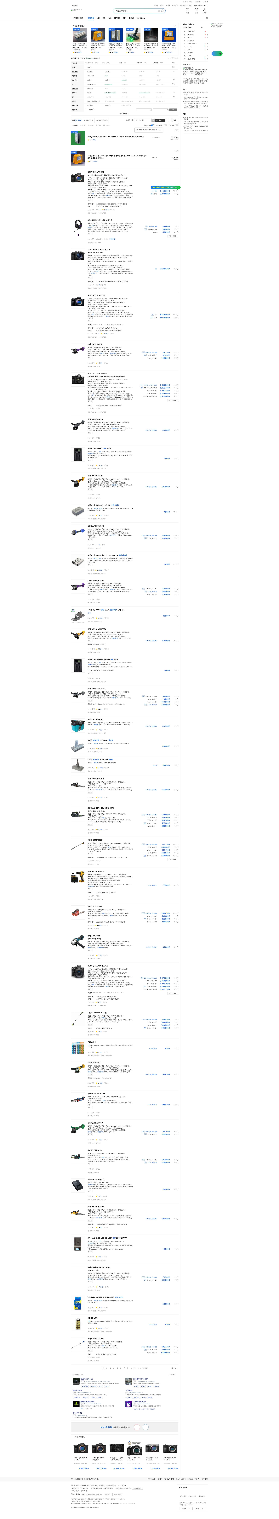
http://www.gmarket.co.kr (84, 1392)
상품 (98, 18)
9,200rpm (119, 531)
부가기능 (74, 93)
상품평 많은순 (107, 125)
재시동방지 (99, 535)
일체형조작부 (101, 229)
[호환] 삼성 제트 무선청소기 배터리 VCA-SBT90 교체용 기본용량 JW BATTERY (80, 44)
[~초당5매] (161, 80)
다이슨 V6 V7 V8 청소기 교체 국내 (106, 610)
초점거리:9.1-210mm (97, 257)
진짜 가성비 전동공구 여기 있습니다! (106, 893)
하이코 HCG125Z (94, 1063)
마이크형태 (91, 231)
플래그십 (107, 1386)
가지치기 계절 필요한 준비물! (104, 1028)
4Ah (124, 1097)
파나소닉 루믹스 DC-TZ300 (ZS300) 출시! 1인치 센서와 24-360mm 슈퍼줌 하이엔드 (196, 103)
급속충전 (113, 452)
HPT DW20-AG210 (95, 476)
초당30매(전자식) (123, 186)
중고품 (155, 317)
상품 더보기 (174, 1368)
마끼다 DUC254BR (95, 907)
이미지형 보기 (170, 120)
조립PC (162, 5)
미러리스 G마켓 (77, 1390)
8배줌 (112, 300)
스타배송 (93, 1398)
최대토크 (118, 876)
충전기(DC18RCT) (107, 1078)
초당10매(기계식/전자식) (125, 306)
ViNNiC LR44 (93, 1318)
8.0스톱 (124, 298)
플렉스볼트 (96, 849)
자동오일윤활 (104, 788)
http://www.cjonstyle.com (144, 1404)
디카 (103, 63)
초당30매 (119, 265)
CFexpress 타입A (100, 193)
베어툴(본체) (118, 347)
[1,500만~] (161, 71)
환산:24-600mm (110, 257)
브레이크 (108, 428)
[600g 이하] (161, 97)
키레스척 (95, 882)
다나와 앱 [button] (74, 5)
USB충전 (97, 269)
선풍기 (189, 50)
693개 (105, 304)
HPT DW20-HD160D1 (96, 871)
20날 (113, 818)
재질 (108, 193)
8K (94, 310)
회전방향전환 (116, 880)
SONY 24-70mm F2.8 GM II (101, 324)
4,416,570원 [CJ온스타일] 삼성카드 (106, 328)
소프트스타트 (91, 535)
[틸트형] (127, 76)
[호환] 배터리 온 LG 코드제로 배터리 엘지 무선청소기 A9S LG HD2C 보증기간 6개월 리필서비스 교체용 (98, 44)
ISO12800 (94, 265)
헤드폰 (115, 192)
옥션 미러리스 (129, 1390)
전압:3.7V (105, 558)
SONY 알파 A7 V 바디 (96, 172)
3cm (96, 259)
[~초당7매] (144, 80)
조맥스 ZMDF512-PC (96, 1339)
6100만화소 (97, 298)
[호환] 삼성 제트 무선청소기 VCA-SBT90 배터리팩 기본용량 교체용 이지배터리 (115, 44)
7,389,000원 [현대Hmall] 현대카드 (106, 996)
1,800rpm (99, 876)
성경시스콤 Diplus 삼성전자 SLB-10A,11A (107, 555)
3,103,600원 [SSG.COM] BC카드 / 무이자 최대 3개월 (111, 204)
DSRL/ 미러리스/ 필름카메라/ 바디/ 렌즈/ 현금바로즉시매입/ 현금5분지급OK (92, 1417)
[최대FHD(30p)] (161, 84)
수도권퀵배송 (85, 1386)
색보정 (73, 101)
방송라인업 (137, 1409)
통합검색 (91, 18)
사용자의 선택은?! (171, 58)
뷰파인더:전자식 (92, 184)
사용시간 (122, 225)
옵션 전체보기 (123, 113)
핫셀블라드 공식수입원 (87, 1379)
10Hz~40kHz (114, 225)
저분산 (106, 259)
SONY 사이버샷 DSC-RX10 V (99, 250)
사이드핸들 (114, 351)
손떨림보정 (75, 88)
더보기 (205, 5)
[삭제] (159, 11)
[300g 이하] (110, 97)
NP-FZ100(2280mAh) (117, 195)
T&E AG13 (92, 1042)
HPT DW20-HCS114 (96, 1207)
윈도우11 (190, 53)
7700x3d (191, 40)
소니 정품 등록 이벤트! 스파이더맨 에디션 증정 (108, 206)
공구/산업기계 (89, 63)
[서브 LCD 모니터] (161, 93)
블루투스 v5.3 (129, 223)
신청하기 (172, 1374)
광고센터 (197, 1479)
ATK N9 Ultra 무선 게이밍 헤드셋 (100, 220)
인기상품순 (75, 125)
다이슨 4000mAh (100, 760)
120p (98, 190)
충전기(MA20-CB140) (99, 644)
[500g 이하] (144, 97)
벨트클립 (107, 884)
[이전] (205, 27)
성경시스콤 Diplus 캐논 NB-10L (103, 505)
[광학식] (110, 88)
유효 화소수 (75, 71)
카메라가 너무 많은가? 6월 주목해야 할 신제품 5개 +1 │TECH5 (196, 122)
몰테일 (190, 2)
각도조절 (105, 535)
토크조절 (109, 880)
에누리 (184, 2)
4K (94, 190)
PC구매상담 (175, 5)
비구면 (101, 259)
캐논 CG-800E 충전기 (96, 1179)
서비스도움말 (202, 1496)
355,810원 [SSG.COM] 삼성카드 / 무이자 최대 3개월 (111, 857)
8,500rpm (117, 349)
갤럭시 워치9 (191, 31)
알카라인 (130, 1045)
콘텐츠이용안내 (118, 1494)
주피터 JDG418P (94, 936)
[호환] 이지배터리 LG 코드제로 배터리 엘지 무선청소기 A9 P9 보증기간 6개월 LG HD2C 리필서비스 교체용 (169, 44)
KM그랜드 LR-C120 (95, 1150)
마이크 (111, 192)
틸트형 (98, 261)
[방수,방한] (127, 93)
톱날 (104, 818)
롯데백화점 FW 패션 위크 (87, 1401)
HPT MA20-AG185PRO (97, 689)
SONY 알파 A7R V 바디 (96, 295)
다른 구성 (172, 236)
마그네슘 (112, 193)
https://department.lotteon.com (92, 1404)
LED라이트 (100, 884)
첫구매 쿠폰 (145, 1409)
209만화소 (108, 182)
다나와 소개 (151, 1479)
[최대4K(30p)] (127, 84)
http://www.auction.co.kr (136, 1392)
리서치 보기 (76, 67)
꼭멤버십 (99, 1398)
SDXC (127, 192)
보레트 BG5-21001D (95, 344)
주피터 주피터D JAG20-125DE (99, 1267)
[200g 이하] (93, 97)
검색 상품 (102, 120)
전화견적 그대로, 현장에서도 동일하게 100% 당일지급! (147, 1383)
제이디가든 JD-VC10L (96, 720)
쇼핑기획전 (182, 5)
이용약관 (159, 1479)
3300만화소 (97, 178)
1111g (104, 271)
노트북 (189, 56)
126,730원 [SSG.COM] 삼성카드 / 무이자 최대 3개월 (111, 1224)
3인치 (93, 261)
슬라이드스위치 (95, 351)
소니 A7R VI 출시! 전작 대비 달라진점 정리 (108, 999)
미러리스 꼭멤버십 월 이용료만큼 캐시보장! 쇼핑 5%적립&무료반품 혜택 (143, 1394)
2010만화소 (97, 255)
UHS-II (91, 193)
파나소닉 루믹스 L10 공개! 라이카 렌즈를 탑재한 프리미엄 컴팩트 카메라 (196, 107)
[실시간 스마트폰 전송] (144, 93)
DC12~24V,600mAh (117, 1241)
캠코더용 (90, 663)
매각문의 (136, 1386)
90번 (114, 847)
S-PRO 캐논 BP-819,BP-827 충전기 (103, 660)
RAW (130, 186)
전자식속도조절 (95, 880)
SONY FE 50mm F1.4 (117, 324)
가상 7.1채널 (104, 223)
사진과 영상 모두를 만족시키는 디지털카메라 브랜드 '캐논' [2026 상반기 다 (201, 72)
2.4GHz (120, 223)
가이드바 (93, 786)
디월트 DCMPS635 (95, 840)
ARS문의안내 (199, 1508)
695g (120, 193)
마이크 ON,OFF (124, 229)
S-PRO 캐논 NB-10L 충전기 (99, 448)
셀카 (119, 182)
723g (120, 314)
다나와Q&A (141, 18)
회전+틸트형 (100, 182)
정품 (156, 315)
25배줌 (119, 257)
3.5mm (115, 223)
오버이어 (93, 229)
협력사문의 (205, 1479)
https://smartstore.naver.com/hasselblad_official (97, 1381)
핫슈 (119, 192)
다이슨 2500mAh (100, 740)
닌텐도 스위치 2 (192, 44)
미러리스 (90, 178)
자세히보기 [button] (107, 1494)
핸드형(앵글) (97, 347)
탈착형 (96, 231)
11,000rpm (118, 1275)
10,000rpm (117, 424)
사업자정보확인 (137, 1488)
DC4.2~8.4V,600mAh (124, 452)
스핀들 (103, 349)
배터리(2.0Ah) (109, 704)
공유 (207, 18)
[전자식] (127, 88)
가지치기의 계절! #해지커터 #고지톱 (106, 1354)
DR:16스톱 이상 (120, 190)
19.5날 (114, 1346)
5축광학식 (118, 178)
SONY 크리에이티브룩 (99, 188)
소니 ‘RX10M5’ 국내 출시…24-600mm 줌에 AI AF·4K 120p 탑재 (196, 98)
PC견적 (168, 5)
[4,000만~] (127, 71)
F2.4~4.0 (91, 259)
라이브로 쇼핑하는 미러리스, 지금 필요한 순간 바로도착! (147, 1406)
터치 (122, 182)
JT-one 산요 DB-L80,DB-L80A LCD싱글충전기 (107, 1238)
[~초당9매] (127, 80)
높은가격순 (91, 125)
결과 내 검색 (159, 120)
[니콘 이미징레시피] (110, 101)
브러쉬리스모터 (105, 351)
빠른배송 (91, 110)
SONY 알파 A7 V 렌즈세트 (97, 374)
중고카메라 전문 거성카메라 (140, 1379)
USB (110, 223)
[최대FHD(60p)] (144, 84)
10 (134, 1368)
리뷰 (124, 18)
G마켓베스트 (77, 1398)
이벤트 (195, 5)
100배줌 (124, 257)
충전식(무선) (96, 723)
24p (98, 310)
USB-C (102, 192)
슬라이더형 (108, 231)
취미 (120, 63)
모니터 (189, 47)
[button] (187, 11)
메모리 (123, 192)
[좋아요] (146, 1427)
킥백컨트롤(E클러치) (93, 353)
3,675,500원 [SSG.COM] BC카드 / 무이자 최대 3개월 (112, 281)
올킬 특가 (136, 1398)
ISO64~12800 (103, 265)
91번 (109, 818)
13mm (109, 882)
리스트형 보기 (167, 120)
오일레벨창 (119, 788)
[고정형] (161, 76)
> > (100, 1055)
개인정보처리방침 (169, 1479)
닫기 (89, 200)
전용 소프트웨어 (127, 227)
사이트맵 (190, 1479)
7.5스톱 (124, 178)
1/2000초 (113, 265)
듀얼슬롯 (96, 192)
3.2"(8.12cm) (95, 973)
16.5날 (114, 1018)
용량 (91, 227)
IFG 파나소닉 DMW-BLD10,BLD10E (105, 1297)
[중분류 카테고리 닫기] (93, 63)
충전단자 (104, 227)
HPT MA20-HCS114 (96, 779)
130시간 (127, 225)
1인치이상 (105, 255)
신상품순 (98, 125)
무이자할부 (93, 1386)
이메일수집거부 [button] (186, 1508)
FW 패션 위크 (86, 1408)
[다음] (207, 27)
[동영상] (82, 173)
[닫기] (161, 130)
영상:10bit (104, 190)
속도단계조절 (121, 351)
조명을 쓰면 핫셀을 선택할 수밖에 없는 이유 (196, 131)
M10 (107, 349)
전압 (116, 1045)
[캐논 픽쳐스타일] (161, 101)
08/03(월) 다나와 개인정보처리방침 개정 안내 (88, 1479)
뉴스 (109, 18)
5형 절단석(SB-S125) (99, 704)
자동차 (156, 5)
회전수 (112, 349)
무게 (73, 97)
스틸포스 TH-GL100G (96, 526)
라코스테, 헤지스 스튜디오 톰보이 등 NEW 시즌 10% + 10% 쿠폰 (97, 1406)
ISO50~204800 (104, 186)
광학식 (118, 255)
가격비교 (88, 120)
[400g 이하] (127, 97)
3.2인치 (93, 182)
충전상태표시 (106, 452)
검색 (173, 110)
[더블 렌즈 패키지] (127, 105)
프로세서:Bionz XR (126, 255)
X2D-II (100, 1386)
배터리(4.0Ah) (97, 1078)
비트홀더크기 (102, 882)
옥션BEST (129, 1398)
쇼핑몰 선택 (129, 120)
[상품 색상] (78, 235)
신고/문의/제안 (192, 1496)
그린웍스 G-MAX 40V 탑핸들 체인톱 (101, 808)
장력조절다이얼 (127, 788)
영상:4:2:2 (112, 190)
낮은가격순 (83, 125)
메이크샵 (206, 2)
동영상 (131, 18)
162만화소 (104, 261)
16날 (113, 1101)
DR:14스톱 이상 (119, 310)
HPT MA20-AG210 (95, 419)
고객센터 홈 (183, 1496)
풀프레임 (104, 178)
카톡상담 (156, 1386)
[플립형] (144, 76)
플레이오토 (198, 2)
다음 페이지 (138, 1368)
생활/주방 (139, 63)
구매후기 (150, 1386)
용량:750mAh (115, 508)
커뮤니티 (189, 5)
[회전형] (110, 76)
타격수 (105, 876)
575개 (89, 263)
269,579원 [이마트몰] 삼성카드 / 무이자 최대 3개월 (110, 922)
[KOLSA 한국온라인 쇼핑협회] (75, 1512)
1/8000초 (114, 186)
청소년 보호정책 (181, 1479)
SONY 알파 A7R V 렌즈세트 (98, 966)
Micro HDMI (109, 269)
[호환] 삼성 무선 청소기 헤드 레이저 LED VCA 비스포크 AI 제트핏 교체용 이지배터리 (133, 44)
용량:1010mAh (114, 1300)
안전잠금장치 (91, 790)
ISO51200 (94, 186)
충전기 (95, 452)
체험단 (200, 5)
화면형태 (74, 76)
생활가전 (155, 63)
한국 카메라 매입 (77, 1413)
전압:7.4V (106, 508)
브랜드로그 (99, 239)
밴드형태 (101, 231)
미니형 (94, 1097)
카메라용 (90, 452)
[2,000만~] (144, 71)
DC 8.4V (105, 1182)
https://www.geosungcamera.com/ (146, 1381)
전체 (77, 120)
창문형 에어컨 (191, 59)
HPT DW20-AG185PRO (97, 629)
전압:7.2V (106, 1300)
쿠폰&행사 (152, 1409)
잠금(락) (102, 428)
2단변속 (103, 880)
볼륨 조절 (116, 229)
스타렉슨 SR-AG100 (95, 1123)
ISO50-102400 (104, 306)
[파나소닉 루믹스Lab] (127, 101)
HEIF (90, 188)
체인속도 (106, 784)
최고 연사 (74, 80)
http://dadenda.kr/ (82, 1415)
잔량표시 (104, 353)
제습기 (189, 37)
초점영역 (100, 184)
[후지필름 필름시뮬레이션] (144, 101)
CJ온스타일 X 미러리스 (139, 1401)
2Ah (115, 874)
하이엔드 (90, 255)
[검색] (163, 10)
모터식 (94, 782)
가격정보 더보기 (170, 191)
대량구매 (112, 239)
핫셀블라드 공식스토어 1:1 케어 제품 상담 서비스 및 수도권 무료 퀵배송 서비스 (100, 1383)
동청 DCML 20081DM (96, 1094)
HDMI (106, 192)
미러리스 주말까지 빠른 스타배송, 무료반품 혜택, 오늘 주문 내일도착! (90, 1394)
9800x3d (191, 34)
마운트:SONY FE (105, 180)
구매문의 (143, 1386)
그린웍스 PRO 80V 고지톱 (97, 1013)
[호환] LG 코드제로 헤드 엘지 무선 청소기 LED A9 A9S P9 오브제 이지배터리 (151, 44)
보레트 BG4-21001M (96, 581)
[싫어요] (137, 1427)
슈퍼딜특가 (85, 1398)
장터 (104, 18)
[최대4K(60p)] (110, 84)
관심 (113, 209)
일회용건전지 (109, 1045)
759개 (105, 184)
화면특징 (115, 182)
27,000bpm (111, 876)
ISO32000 (94, 306)
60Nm (123, 876)
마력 (92, 845)
